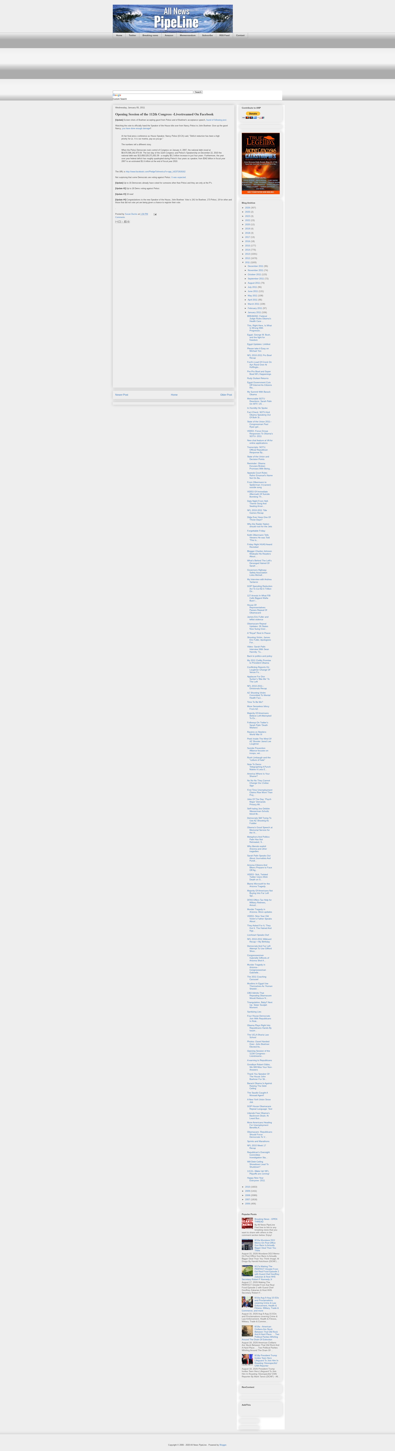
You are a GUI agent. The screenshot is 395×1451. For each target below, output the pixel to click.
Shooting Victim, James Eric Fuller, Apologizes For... (259, 640)
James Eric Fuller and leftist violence (257, 618)
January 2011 (255, 312)
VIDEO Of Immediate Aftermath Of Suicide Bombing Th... (258, 494)
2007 (248, 1199)
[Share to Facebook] (125, 221)
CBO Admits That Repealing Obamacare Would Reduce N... (259, 995)
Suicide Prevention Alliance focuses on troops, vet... (257, 751)
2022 (248, 220)
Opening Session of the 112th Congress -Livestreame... (258, 1053)
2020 (248, 224)
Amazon (169, 35)
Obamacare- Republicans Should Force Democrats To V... (259, 1134)
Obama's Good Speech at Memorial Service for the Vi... (259, 830)
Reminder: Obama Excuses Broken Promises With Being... (259, 466)
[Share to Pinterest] (128, 221)
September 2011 (256, 278)
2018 (248, 233)
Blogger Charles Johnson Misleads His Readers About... (259, 554)
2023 (248, 216)
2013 (248, 254)
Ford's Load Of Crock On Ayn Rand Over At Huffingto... (259, 364)
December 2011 (256, 266)
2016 (248, 241)
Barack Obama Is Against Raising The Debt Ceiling (259, 1086)
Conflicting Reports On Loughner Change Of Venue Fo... (258, 670)
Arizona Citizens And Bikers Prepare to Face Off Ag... (259, 867)
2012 (248, 258)
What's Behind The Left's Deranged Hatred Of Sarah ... (259, 563)
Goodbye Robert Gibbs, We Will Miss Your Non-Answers (259, 1067)
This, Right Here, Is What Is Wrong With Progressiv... (259, 328)
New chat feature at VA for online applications (260, 441)
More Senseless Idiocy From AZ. (258, 707)
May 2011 (253, 295)
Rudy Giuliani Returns (257, 378)
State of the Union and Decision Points (258, 457)
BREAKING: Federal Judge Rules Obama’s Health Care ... (259, 319)
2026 (248, 207)
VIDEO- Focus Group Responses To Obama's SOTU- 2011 (260, 433)
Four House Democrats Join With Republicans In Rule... (259, 1018)
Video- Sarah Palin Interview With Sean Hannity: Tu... (258, 649)
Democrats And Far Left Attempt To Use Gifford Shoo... (259, 948)
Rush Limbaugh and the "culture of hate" (259, 758)
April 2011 (253, 299)
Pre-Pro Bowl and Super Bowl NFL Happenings (259, 372)
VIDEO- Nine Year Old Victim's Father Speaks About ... (259, 919)
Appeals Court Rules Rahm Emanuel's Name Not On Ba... (260, 475)
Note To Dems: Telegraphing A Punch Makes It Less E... (259, 767)
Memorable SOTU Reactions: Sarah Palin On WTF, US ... (259, 401)
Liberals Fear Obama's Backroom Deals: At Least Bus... (258, 1116)
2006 (248, 1203)
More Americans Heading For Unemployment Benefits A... (259, 1125)
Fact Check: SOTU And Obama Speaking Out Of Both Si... (259, 415)
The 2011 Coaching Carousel (256, 978)
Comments (120, 217)
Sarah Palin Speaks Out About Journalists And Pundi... (259, 858)
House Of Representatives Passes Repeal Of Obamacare (257, 609)
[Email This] (116, 221)
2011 (247, 262)
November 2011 (256, 270)
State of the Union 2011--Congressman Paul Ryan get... (259, 424)
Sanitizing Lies (254, 1011)
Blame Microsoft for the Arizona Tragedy (258, 885)
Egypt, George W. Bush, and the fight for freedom (259, 337)
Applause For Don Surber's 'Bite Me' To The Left (258, 679)
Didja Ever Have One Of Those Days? (259, 518)
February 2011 (255, 308)
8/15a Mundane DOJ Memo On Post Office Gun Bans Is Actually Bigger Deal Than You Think (265, 1245)
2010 (248, 1187)
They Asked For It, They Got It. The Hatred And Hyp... (259, 928)
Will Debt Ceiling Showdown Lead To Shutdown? (258, 1164)
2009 (248, 1191)
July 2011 (253, 287)
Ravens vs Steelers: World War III (257, 733)
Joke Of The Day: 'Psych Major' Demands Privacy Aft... (259, 802)
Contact (240, 35)
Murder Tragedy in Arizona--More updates (259, 910)
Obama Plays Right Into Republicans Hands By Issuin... (259, 1028)
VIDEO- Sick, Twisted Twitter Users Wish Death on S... (257, 877)
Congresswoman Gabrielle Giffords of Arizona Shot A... (258, 958)
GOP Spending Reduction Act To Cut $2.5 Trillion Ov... (259, 589)
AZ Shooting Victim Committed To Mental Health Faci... (258, 695)
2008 (248, 1195)
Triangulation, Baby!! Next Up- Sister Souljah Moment (259, 1005)
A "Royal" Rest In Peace (258, 633)
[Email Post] (154, 214)
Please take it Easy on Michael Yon (258, 349)
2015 (248, 245)
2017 (248, 237)
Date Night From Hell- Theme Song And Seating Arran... (257, 503)
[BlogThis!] (119, 221)
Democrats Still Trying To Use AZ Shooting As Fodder (259, 820)
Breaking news (150, 35)
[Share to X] (122, 221)
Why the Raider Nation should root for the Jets (259, 525)
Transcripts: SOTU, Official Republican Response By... (257, 450)
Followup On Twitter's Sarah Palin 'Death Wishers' (257, 725)
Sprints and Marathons (258, 1141)
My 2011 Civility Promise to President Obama (259, 661)
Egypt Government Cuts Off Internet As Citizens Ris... (259, 385)
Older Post (226, 394)
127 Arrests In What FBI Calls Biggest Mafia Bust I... (258, 598)
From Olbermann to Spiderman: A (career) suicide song (259, 485)
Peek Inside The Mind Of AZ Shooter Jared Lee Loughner (259, 741)
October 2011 (255, 274)
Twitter (132, 35)
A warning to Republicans (259, 1060)
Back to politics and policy (259, 656)
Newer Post (121, 394)
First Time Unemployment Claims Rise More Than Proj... (259, 792)
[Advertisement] (197, 64)
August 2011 (254, 283)
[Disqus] (173, 266)
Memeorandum (187, 35)
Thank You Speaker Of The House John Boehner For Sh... (258, 1076)
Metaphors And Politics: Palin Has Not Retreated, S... (258, 839)
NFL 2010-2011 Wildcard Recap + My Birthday (259, 940)
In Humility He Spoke (257, 408)
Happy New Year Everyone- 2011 (256, 1179)
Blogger (223, 1445)
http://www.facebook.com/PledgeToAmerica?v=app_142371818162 (155, 171)
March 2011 (254, 304)
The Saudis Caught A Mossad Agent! (257, 1094)
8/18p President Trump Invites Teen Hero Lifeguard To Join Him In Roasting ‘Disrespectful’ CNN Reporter (266, 1360)
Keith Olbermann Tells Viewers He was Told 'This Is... (258, 537)
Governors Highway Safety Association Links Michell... (257, 572)
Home (119, 35)
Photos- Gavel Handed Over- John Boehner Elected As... (258, 1044)
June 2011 (253, 291)
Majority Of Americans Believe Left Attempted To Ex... (259, 716)
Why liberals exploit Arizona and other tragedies (257, 849)
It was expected (178, 177)
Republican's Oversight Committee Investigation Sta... (258, 1155)
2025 (248, 212)
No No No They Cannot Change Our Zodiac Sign (258, 783)
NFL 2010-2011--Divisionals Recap (257, 687)
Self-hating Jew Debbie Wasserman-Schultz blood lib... (258, 811)
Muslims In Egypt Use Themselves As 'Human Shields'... (259, 986)
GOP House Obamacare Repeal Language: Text (259, 1107)
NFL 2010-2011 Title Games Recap (257, 511)
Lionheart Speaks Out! (258, 935)
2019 (248, 228)
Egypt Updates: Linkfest (258, 344)
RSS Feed (224, 35)
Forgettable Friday (256, 531)
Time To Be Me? (255, 702)
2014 (248, 249)
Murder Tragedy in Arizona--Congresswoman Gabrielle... (256, 968)
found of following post (216, 120)
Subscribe (207, 35)
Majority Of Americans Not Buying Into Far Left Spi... (260, 893)
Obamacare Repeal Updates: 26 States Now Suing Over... (257, 626)
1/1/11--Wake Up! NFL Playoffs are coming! (258, 1172)
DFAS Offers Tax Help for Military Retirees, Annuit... (259, 902)
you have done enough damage (136, 128)
